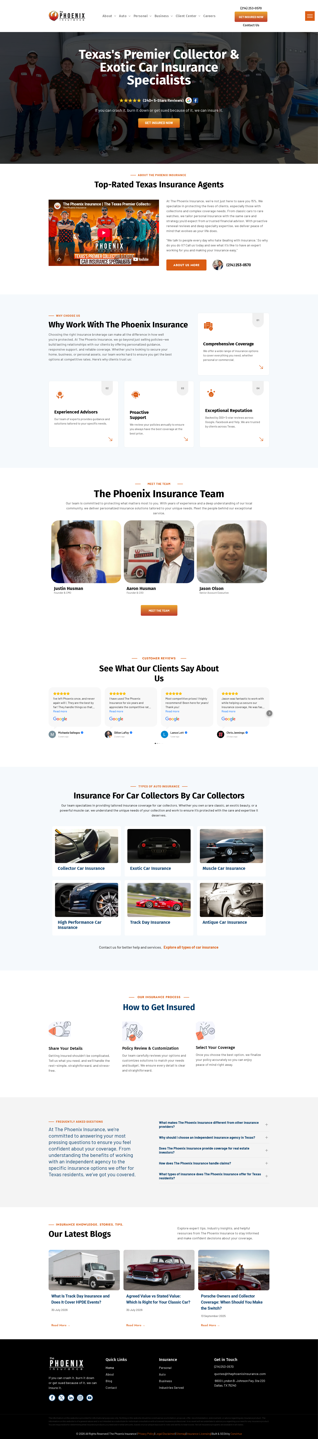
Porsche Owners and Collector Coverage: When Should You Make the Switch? (232, 1302)
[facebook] (52, 1398)
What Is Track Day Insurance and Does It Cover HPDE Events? (80, 1299)
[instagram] (80, 1398)
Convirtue (236, 1433)
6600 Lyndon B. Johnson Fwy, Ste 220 (240, 1381)
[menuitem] (109, 16)
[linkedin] (70, 1398)
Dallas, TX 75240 (225, 1385)
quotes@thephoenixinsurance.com (240, 1374)
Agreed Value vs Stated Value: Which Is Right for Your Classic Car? (158, 1299)
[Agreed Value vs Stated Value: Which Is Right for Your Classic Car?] (159, 1270)
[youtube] (89, 1398)
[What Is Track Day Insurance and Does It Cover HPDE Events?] (84, 1270)
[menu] (310, 16)
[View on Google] (60, 719)
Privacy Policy (146, 1433)
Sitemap (181, 1433)
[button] (49, 713)
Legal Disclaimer (165, 1433)
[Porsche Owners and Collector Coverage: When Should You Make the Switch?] (233, 1270)
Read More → (60, 1325)
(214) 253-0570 (224, 1366)
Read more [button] (60, 711)
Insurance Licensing (199, 1433)
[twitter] (61, 1398)
